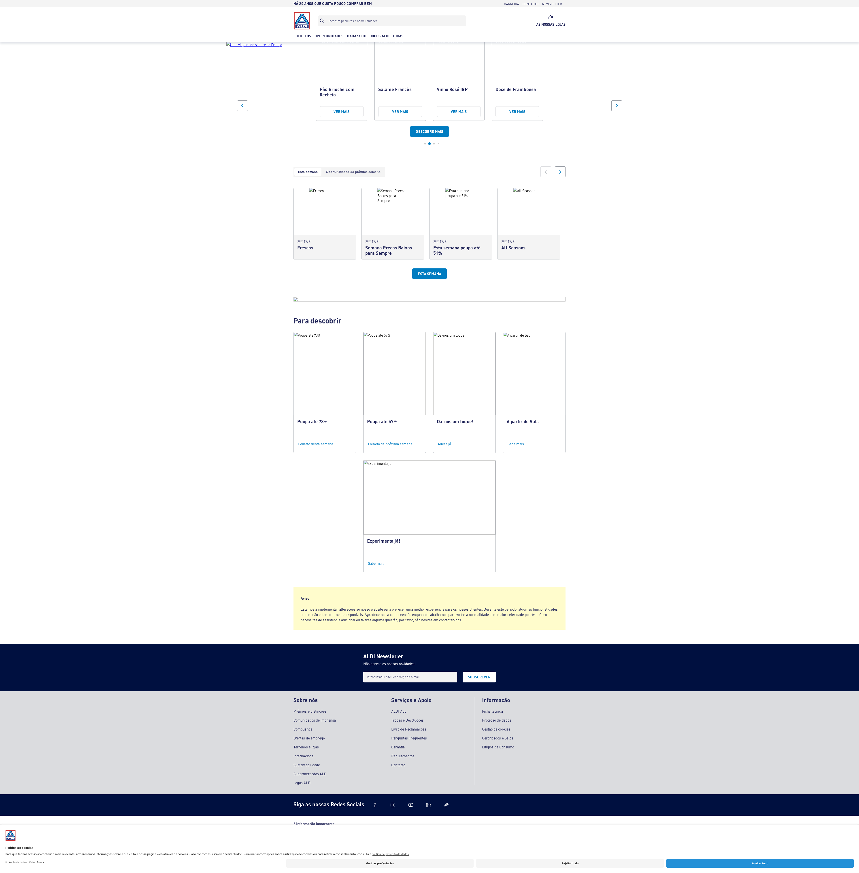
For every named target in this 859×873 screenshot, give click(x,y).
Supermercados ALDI (310, 773)
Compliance (302, 728)
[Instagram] (392, 805)
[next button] (616, 105)
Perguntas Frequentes (409, 737)
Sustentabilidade (306, 764)
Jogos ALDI (302, 782)
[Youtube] (410, 805)
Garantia (398, 746)
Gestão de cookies (496, 728)
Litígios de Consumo (498, 746)
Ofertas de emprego (309, 737)
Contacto (398, 764)
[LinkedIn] (428, 805)
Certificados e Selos (497, 737)
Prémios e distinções (310, 711)
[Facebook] (375, 805)
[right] (560, 171)
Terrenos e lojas (306, 746)
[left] (545, 171)
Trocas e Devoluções (407, 720)
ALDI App (398, 711)
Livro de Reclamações (408, 728)
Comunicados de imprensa (314, 720)
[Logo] (301, 21)
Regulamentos (402, 755)
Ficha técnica (492, 711)
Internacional (304, 755)
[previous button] (242, 105)
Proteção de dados (496, 720)
